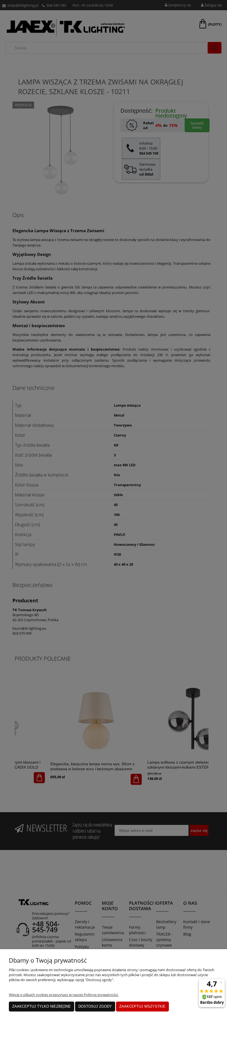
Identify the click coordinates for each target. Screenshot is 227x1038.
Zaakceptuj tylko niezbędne (41, 1006)
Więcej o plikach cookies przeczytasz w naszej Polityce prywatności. (63, 994)
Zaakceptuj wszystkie (142, 1006)
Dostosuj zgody (95, 1006)
